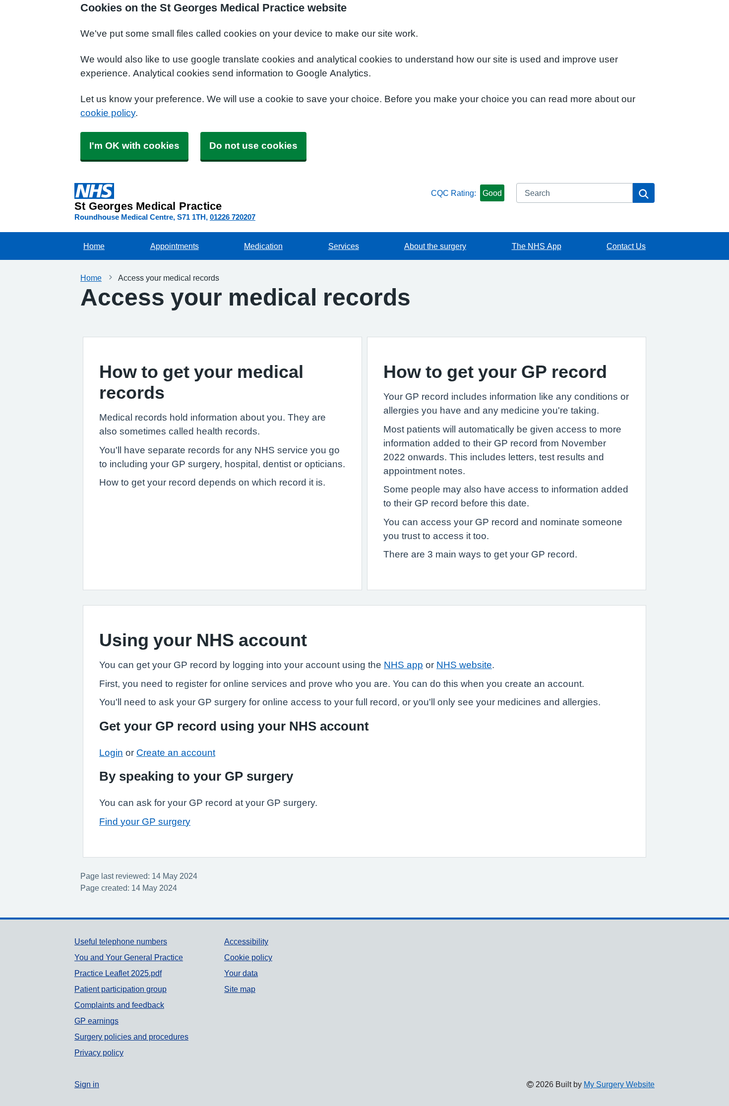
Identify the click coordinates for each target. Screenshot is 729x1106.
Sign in (86, 1084)
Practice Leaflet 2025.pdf (118, 973)
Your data (241, 973)
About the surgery (435, 246)
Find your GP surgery (144, 821)
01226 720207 (232, 217)
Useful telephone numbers (120, 941)
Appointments (174, 246)
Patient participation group (120, 989)
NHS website (464, 665)
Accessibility (246, 941)
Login (111, 752)
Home (94, 246)
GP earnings (96, 1021)
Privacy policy (98, 1052)
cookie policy (107, 113)
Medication (263, 246)
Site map (239, 989)
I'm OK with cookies (134, 145)
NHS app (403, 665)
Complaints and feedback (119, 1005)
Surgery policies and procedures (131, 1037)
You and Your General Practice (128, 957)
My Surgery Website (619, 1084)
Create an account (175, 752)
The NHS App (536, 246)
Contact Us (626, 246)
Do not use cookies (253, 145)
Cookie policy (248, 957)
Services (343, 246)
